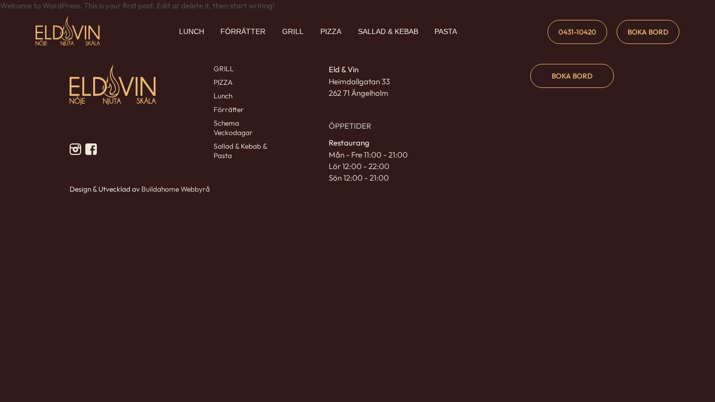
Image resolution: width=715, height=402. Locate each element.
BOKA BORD (648, 32)
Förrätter (229, 109)
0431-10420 (577, 32)
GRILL (293, 32)
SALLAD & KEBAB (388, 32)
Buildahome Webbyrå (175, 189)
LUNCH (191, 32)
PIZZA (330, 32)
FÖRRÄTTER (242, 32)
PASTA (445, 32)
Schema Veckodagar (233, 127)
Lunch (223, 95)
